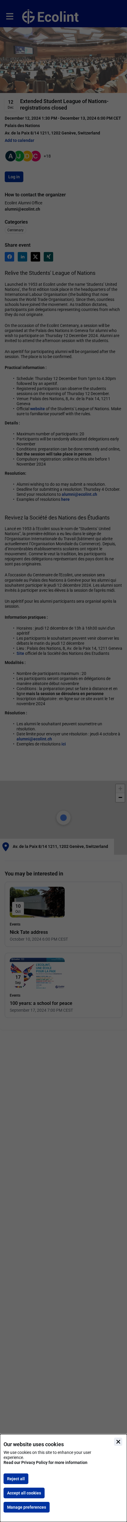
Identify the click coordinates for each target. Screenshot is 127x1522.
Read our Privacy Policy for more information (45, 1462)
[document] (63, 1478)
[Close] (118, 1442)
